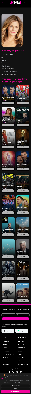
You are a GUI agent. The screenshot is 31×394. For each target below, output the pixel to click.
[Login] (24, 2)
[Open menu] (2, 2)
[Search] (28, 2)
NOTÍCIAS (21, 344)
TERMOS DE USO (23, 364)
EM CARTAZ (21, 348)
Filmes (14, 6)
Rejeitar (15, 388)
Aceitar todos (15, 391)
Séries (20, 6)
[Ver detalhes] (8, 93)
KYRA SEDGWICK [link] (14, 11)
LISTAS (20, 351)
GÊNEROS (21, 341)
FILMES (5, 344)
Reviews (4, 6)
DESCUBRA (6, 341)
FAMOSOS (8, 11)
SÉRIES (5, 348)
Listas (9, 6)
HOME (3, 11)
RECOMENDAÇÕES (8, 354)
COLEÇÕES (6, 364)
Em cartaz (26, 6)
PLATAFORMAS (22, 338)
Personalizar (16, 385)
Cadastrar (15, 319)
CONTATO (21, 357)
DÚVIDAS (20, 361)
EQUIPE (20, 354)
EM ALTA (5, 357)
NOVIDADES (6, 351)
